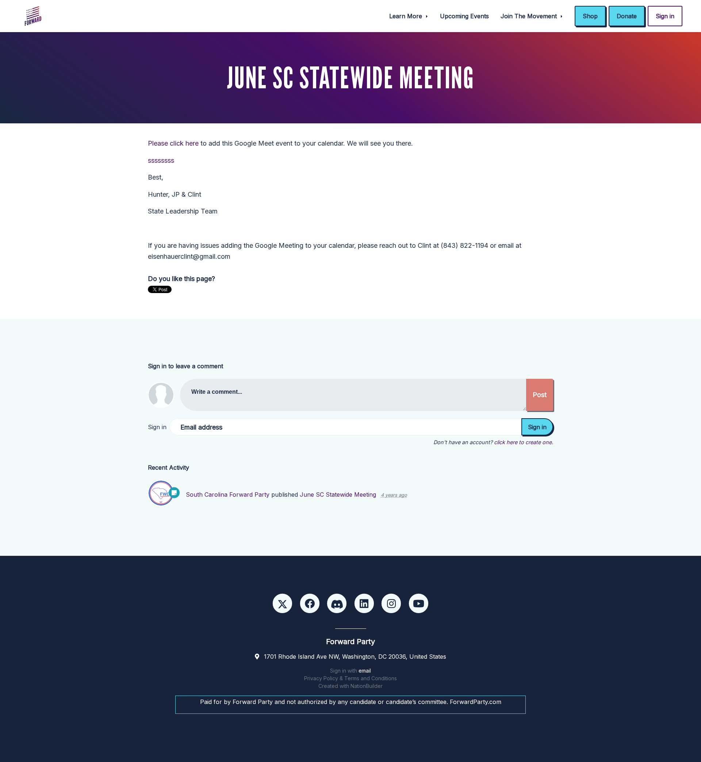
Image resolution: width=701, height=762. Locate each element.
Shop (590, 16)
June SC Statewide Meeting (338, 494)
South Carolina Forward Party (227, 494)
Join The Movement (530, 16)
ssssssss (161, 160)
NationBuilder (366, 686)
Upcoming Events (464, 16)
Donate (627, 16)
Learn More (406, 16)
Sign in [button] (665, 16)
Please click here (173, 143)
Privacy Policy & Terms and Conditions (350, 678)
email (365, 670)
